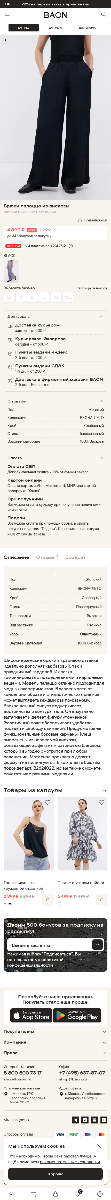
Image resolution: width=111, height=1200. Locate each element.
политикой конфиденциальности (35, 962)
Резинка (94, 625)
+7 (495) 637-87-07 (82, 1073)
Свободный (94, 425)
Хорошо (55, 1174)
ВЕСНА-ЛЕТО (92, 417)
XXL (68, 297)
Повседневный (91, 433)
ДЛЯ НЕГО (55, 27)
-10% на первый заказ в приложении (55, 4)
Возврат (75, 557)
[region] (54, 717)
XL (56, 297)
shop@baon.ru (17, 1079)
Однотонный (90, 634)
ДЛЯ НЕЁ (23, 27)
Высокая (94, 615)
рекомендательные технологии (70, 1161)
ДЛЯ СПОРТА (87, 27)
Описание (16, 557)
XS (8, 297)
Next (104, 790)
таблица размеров (92, 288)
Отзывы (47, 556)
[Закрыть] (99, 1146)
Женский (96, 409)
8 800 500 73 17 (23, 1073)
